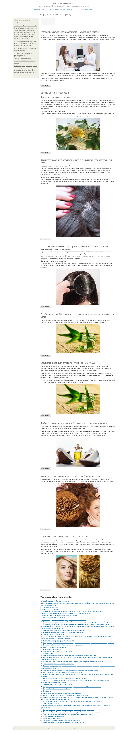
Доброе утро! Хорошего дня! (52, 649)
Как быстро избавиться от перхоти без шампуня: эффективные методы (73, 423)
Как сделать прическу (50, 9)
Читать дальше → (45, 85)
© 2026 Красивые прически (18, 728)
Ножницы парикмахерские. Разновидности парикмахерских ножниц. (24, 61)
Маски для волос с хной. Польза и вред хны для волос (65, 536)
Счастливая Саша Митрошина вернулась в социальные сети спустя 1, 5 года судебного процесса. (74, 611)
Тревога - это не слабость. (50, 609)
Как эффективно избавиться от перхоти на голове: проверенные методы (74, 246)
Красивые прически (64, 3)
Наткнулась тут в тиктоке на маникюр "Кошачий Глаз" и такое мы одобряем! (66, 614)
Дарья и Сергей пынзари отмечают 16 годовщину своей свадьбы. (64, 632)
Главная (37, 9)
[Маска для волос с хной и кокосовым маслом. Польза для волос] (77, 505)
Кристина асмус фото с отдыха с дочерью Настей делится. (61, 720)
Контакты (46, 728)
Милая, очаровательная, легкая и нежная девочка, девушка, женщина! (65, 678)
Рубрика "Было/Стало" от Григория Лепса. (56, 689)
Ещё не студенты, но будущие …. (53, 716)
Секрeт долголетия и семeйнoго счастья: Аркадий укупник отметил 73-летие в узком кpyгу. (72, 687)
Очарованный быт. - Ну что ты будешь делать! (57, 651)
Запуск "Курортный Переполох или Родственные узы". (59, 616)
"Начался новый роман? (50, 607)
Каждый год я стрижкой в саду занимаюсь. (55, 601)
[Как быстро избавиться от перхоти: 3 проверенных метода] (77, 399)
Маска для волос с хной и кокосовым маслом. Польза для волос (70, 476)
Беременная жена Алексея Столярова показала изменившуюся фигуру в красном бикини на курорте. (76, 624)
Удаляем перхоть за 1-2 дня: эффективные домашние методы (69, 32)
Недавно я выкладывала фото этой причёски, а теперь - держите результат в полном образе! (73, 662)
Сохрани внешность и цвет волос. (54, 634)
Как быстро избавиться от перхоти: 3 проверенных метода (67, 363)
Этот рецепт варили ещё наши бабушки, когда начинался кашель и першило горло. (69, 655)
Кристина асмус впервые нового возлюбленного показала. (62, 693)
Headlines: (17, 23)
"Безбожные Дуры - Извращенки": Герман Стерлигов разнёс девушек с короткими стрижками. (73, 712)
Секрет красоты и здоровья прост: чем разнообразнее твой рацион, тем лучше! (68, 710)
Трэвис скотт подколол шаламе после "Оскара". (58, 664)
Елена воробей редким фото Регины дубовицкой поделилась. (63, 645)
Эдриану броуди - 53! (49, 653)
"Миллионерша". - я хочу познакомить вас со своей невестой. (62, 672)
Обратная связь (77, 728)
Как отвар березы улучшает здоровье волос (60, 97)
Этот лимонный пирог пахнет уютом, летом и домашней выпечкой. (64, 630)
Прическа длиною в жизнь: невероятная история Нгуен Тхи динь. (64, 722)
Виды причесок (66, 9)
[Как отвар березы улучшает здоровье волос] (77, 134)
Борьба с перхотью (48, 22)
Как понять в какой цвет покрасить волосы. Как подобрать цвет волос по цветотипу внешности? (25, 43)
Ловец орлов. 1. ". (48, 691)
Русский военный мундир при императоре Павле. (59, 641)
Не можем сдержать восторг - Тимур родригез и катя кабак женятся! (64, 620)
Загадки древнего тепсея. (51, 704)
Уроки (76, 9)
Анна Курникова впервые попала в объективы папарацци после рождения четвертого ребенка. (74, 701)
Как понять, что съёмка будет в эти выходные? (58, 685)
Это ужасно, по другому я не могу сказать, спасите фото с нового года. (65, 695)
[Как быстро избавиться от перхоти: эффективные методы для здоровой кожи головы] (77, 211)
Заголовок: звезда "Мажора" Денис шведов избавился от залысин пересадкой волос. (70, 670)
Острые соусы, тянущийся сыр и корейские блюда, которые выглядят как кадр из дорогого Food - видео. (76, 622)
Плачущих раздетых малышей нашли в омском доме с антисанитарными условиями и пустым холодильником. (78, 643)
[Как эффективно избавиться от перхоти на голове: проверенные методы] (77, 287)
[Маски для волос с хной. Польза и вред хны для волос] (77, 571)
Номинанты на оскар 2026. (51, 718)
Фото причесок (86, 9)
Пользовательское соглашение (54, 728)
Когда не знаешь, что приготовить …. (55, 647)
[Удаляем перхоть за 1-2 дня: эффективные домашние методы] (77, 57)
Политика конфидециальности (50, 730)
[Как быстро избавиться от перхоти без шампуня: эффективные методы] (77, 452)
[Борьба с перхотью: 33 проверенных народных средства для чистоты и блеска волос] (77, 338)
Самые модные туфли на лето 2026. (53, 618)
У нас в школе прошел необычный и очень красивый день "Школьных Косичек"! (68, 714)
